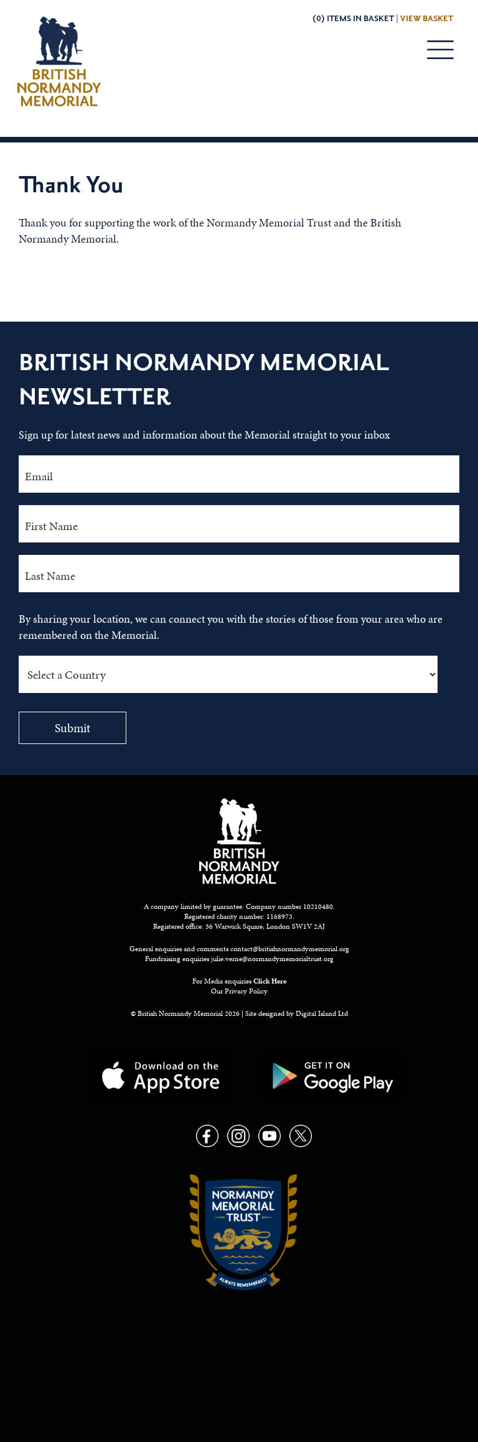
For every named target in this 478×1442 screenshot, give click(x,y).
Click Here (269, 981)
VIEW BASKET (426, 18)
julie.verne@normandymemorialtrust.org (272, 959)
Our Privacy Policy (239, 991)
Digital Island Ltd (322, 1013)
